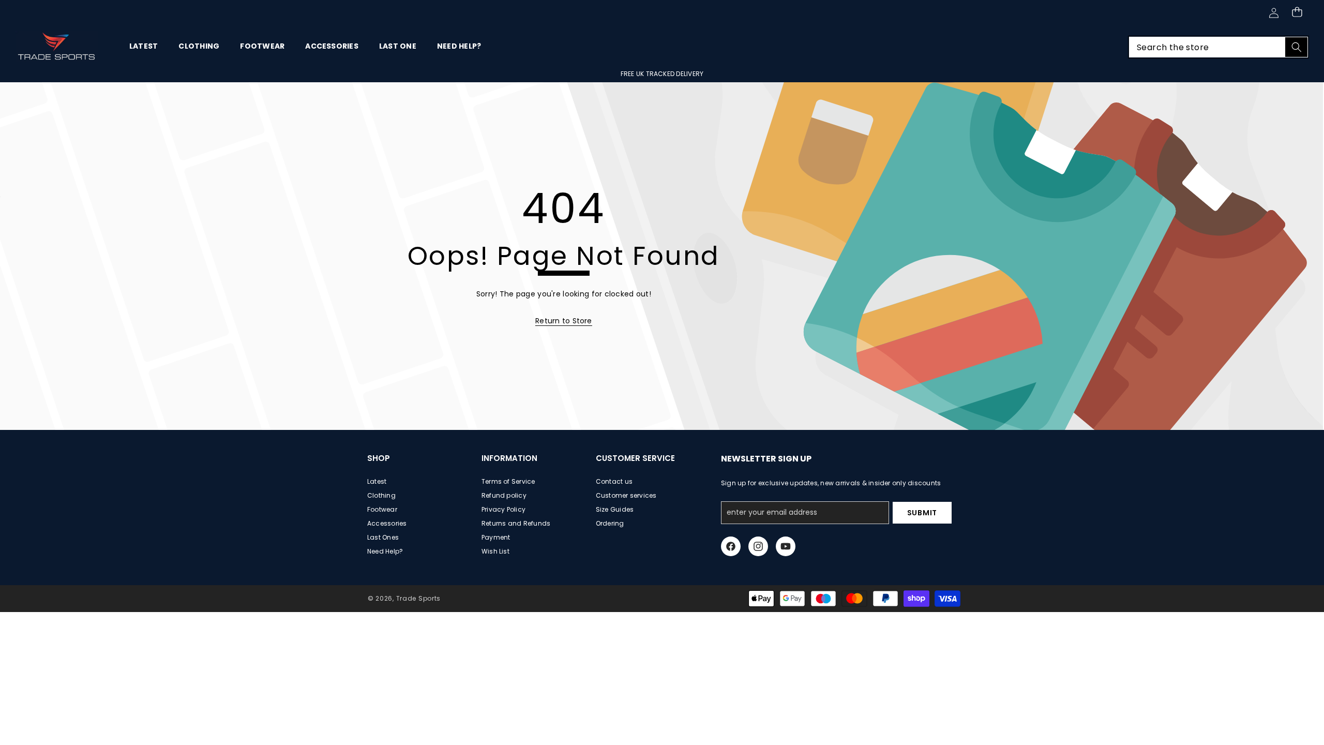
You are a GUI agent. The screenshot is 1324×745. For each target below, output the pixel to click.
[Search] (1296, 47)
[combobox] (1218, 47)
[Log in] (1273, 13)
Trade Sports (418, 598)
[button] (1296, 11)
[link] (563, 320)
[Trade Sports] (57, 47)
